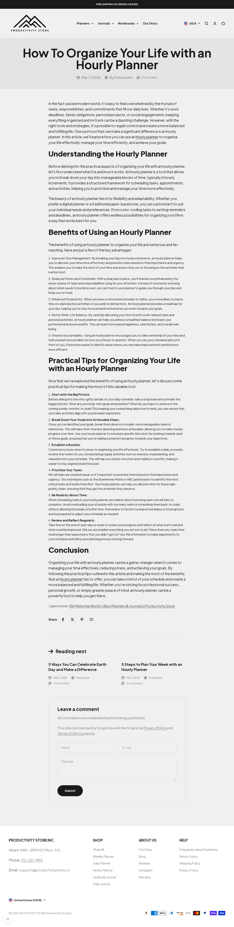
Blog (142, 856)
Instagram (145, 870)
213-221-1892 (32, 860)
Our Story (150, 23)
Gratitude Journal (104, 877)
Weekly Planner (103, 856)
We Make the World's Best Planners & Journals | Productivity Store (122, 606)
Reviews (144, 863)
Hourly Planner (103, 870)
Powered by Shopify (58, 913)
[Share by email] (91, 619)
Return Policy (188, 856)
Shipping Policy (189, 863)
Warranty (145, 877)
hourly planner (147, 137)
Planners (83, 23)
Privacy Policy (155, 728)
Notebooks (126, 23)
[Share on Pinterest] (82, 619)
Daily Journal (101, 884)
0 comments (149, 77)
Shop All (98, 849)
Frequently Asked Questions (198, 849)
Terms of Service (71, 733)
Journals (104, 23)
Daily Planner (101, 863)
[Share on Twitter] (72, 619)
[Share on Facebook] (63, 619)
